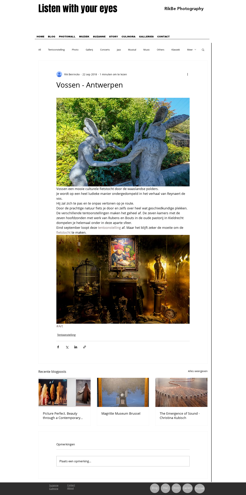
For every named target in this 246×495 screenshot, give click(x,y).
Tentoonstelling (56, 49)
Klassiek (175, 49)
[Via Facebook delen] (58, 347)
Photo (75, 49)
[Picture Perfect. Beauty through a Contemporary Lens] (65, 392)
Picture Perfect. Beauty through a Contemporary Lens (61, 415)
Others (160, 49)
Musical (132, 49)
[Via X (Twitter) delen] (67, 347)
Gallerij (89, 49)
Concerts (105, 49)
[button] (203, 49)
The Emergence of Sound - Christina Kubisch (180, 415)
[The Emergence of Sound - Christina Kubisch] (181, 392)
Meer (190, 49)
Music (146, 49)
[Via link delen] (84, 347)
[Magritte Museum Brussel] (123, 392)
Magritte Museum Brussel (120, 413)
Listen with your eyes (77, 8)
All (39, 49)
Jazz (119, 49)
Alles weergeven (198, 371)
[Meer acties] (187, 74)
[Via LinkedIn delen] (75, 347)
